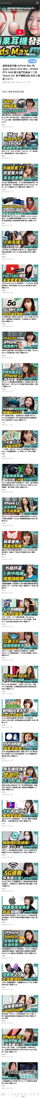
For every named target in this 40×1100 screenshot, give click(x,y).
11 (16, 1096)
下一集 (32, 61)
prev (3, 1094)
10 (37, 1094)
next (22, 1096)
